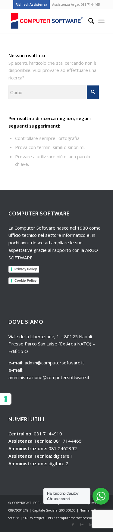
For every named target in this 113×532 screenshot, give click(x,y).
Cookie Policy (25, 280)
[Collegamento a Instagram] (81, 524)
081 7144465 (90, 4)
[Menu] (101, 21)
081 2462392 (63, 448)
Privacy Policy (25, 269)
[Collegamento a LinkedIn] (91, 524)
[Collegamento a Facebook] (72, 524)
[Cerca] (88, 21)
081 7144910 (48, 434)
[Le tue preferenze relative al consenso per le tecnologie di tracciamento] (5, 399)
